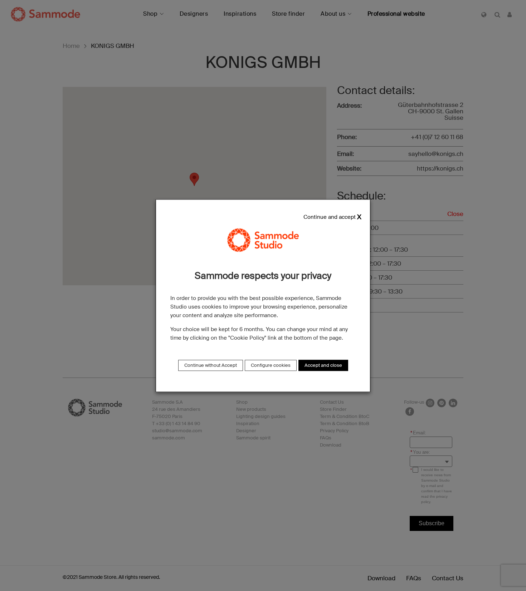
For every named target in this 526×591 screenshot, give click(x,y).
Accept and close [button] (323, 365)
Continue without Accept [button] (210, 365)
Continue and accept (329, 217)
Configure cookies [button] (271, 365)
